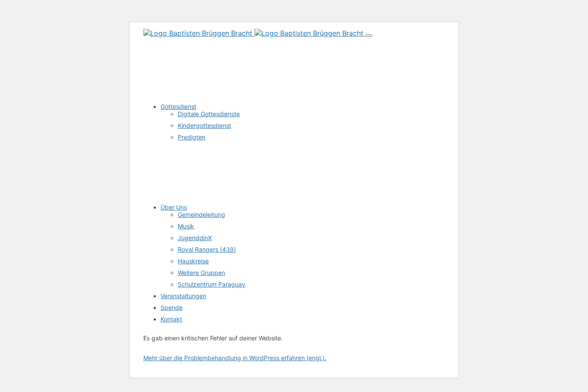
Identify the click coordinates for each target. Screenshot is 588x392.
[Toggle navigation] (368, 35)
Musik (186, 226)
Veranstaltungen (183, 295)
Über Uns (174, 207)
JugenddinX (195, 237)
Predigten (191, 137)
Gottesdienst (178, 106)
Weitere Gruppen (201, 272)
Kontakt (171, 319)
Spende (172, 307)
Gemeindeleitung (201, 214)
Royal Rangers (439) (207, 249)
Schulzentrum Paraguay (211, 284)
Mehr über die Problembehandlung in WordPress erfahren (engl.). (234, 357)
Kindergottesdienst (204, 125)
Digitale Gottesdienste (209, 113)
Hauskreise (193, 261)
